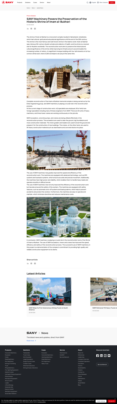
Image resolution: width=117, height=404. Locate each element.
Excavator (8, 355)
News (33, 8)
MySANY (62, 355)
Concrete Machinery (10, 353)
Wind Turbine (8, 381)
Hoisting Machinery (47, 357)
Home (28, 8)
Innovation (81, 363)
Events (80, 376)
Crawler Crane (27, 363)
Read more (30, 341)
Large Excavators (28, 359)
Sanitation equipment (11, 391)
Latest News (40, 8)
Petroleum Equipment (11, 378)
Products (19, 2)
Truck (6, 366)
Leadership (81, 357)
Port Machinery (9, 361)
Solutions (27, 2)
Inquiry (112, 2)
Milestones (81, 355)
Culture (80, 366)
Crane (6, 357)
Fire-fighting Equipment (11, 370)
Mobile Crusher (9, 372)
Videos (80, 381)
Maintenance (63, 353)
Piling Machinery (9, 368)
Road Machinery (9, 359)
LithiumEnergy (9, 385)
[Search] (87, 2)
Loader (7, 383)
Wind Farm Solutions (29, 366)
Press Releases (82, 374)
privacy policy (41, 402)
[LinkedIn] (101, 355)
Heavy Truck (45, 363)
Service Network (64, 357)
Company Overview (83, 359)
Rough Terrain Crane (29, 361)
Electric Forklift (9, 389)
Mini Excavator (27, 357)
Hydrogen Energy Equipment (13, 374)
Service (42, 2)
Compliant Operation (84, 361)
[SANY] (7, 2)
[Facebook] (97, 355)
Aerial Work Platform (10, 393)
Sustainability (82, 368)
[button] (113, 297)
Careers (80, 370)
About (48, 2)
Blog (79, 385)
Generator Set (9, 387)
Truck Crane (26, 355)
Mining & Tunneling (10, 363)
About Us (80, 353)
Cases (35, 2)
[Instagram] (105, 355)
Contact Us (81, 372)
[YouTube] (109, 355)
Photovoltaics (9, 376)
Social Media (81, 383)
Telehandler (26, 353)
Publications (81, 378)
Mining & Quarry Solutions (30, 368)
